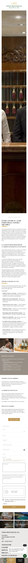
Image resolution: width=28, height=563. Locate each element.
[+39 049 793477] (5, 560)
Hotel (12, 217)
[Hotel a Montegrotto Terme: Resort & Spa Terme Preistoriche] (14, 5)
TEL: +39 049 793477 (7, 541)
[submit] (14, 507)
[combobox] (4, 459)
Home (9, 217)
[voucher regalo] (1, 560)
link (15, 501)
